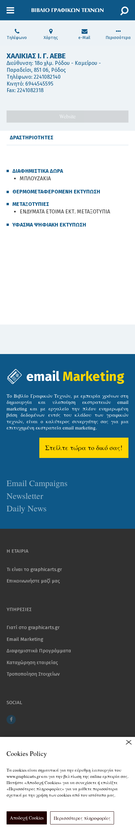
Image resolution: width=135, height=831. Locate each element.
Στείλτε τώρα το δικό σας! (84, 447)
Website (67, 116)
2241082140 (47, 77)
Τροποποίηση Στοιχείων (33, 674)
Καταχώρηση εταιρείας (32, 662)
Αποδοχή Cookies (27, 818)
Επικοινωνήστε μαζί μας (33, 581)
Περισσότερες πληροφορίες (82, 818)
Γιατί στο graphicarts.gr (33, 627)
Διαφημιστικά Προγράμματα (39, 651)
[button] (10, 10)
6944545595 (39, 84)
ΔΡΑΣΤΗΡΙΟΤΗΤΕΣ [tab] (31, 137)
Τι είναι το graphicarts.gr (34, 569)
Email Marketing (25, 639)
